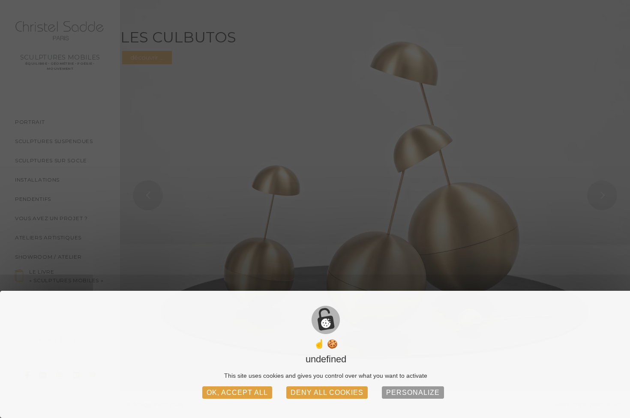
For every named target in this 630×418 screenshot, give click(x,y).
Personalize (413, 392)
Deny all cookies (327, 392)
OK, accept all (237, 392)
